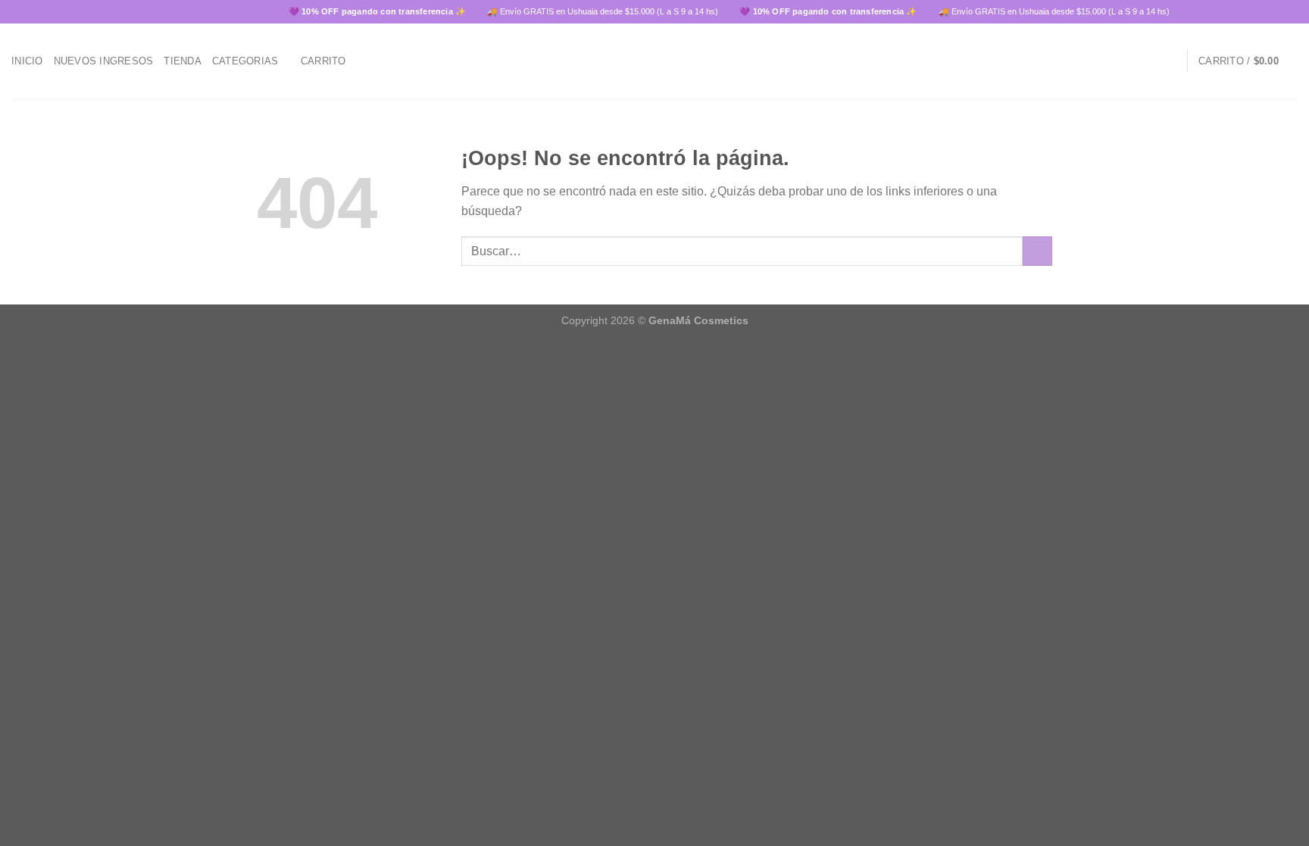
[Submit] (1037, 251)
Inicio (27, 61)
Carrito (323, 61)
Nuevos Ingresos (104, 61)
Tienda (183, 61)
